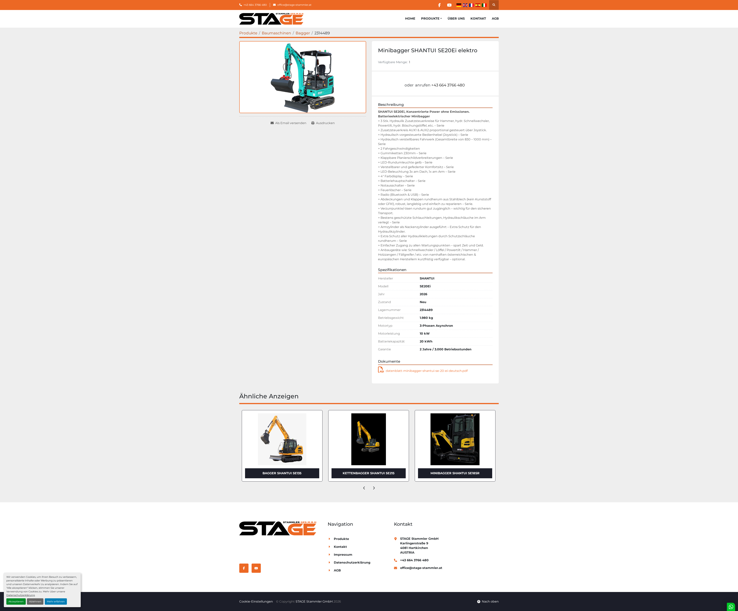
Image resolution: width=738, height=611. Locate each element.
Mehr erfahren (56, 601)
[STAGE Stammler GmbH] (277, 528)
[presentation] (364, 487)
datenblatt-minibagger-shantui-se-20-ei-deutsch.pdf (427, 371)
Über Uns (456, 18)
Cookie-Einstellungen (256, 601)
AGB (495, 18)
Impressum (343, 554)
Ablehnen (35, 601)
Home (410, 18)
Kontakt (478, 18)
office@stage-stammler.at (294, 4)
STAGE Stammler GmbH (314, 601)
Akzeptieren (16, 601)
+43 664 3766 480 (255, 4)
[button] (431, 18)
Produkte (430, 18)
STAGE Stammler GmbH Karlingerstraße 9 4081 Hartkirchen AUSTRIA (419, 545)
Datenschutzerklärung (20, 595)
